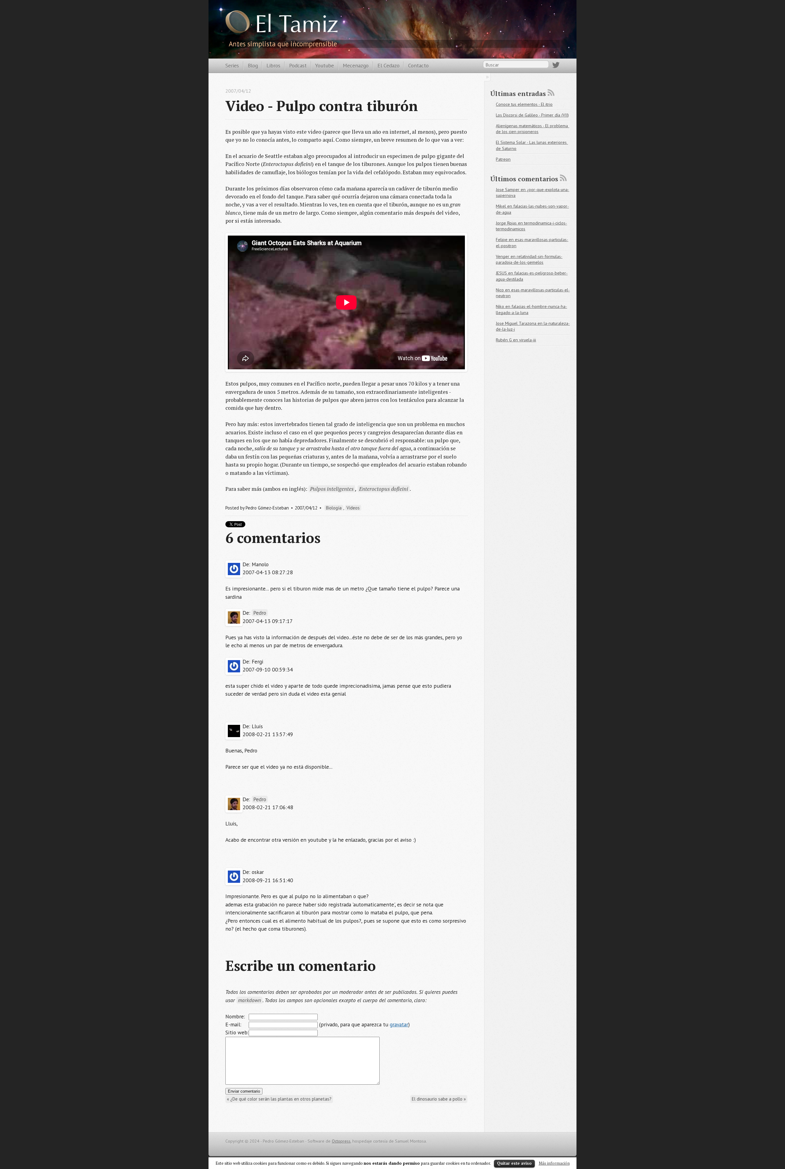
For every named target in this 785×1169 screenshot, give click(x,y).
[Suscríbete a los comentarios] (563, 178)
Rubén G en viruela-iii (516, 340)
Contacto (418, 65)
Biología (334, 508)
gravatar (399, 1024)
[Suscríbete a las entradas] (551, 92)
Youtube (324, 65)
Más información (554, 1163)
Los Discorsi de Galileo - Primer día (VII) (532, 115)
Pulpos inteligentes (332, 488)
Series (232, 65)
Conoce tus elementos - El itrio (524, 104)
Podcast (298, 65)
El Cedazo (388, 65)
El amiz (296, 26)
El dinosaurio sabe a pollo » (439, 1099)
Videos (353, 508)
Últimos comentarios (524, 179)
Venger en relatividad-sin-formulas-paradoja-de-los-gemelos (529, 259)
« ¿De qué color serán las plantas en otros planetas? (279, 1099)
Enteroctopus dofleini (383, 488)
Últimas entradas (518, 93)
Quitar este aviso (514, 1163)
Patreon (503, 159)
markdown (249, 1000)
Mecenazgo (356, 65)
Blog (253, 65)
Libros (273, 65)
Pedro (259, 612)
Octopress (341, 1141)
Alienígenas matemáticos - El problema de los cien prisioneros (532, 129)
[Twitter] (556, 66)
